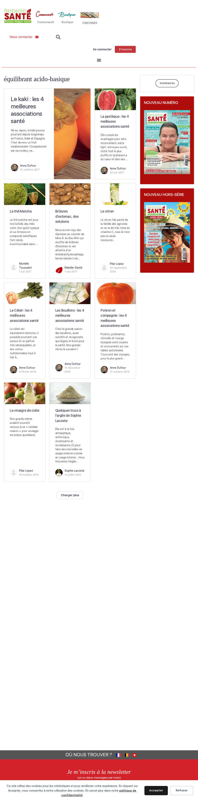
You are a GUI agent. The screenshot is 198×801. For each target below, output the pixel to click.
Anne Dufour (28, 165)
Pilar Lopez (117, 263)
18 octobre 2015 (29, 474)
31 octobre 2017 (30, 169)
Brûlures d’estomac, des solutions (67, 216)
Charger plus (70, 495)
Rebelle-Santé (73, 267)
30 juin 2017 (117, 172)
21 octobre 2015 (119, 371)
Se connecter (102, 49)
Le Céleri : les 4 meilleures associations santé (24, 315)
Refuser (182, 790)
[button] (99, 60)
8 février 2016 (27, 371)
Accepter (156, 790)
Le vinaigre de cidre (24, 410)
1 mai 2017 (71, 271)
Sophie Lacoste (74, 470)
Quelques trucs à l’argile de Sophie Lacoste (68, 415)
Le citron (107, 211)
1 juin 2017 (25, 271)
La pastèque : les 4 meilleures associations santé (115, 121)
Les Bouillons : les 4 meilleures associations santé (69, 315)
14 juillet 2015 (73, 474)
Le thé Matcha (21, 211)
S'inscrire (125, 49)
